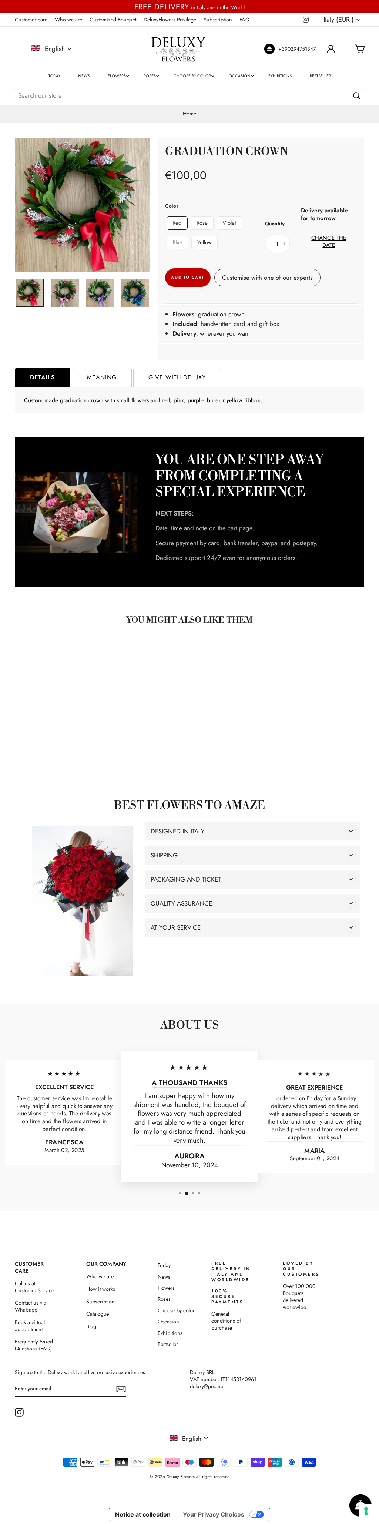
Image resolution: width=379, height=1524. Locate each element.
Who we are (68, 19)
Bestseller (320, 76)
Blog (91, 1326)
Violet (229, 223)
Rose (202, 223)
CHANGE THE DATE (328, 241)
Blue (177, 242)
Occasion (240, 76)
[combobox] (189, 95)
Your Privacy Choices (213, 1514)
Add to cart (55, 752)
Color (171, 206)
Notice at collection (143, 1514)
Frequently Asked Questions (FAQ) (34, 1345)
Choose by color (192, 76)
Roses (150, 76)
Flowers (117, 76)
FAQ (244, 19)
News (84, 76)
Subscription (218, 19)
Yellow (204, 242)
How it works (100, 1289)
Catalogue (97, 1313)
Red (177, 223)
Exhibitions (280, 76)
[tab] (42, 377)
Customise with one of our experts (267, 277)
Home (189, 113)
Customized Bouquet (113, 19)
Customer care (31, 19)
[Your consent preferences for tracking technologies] (366, 1511)
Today (54, 76)
